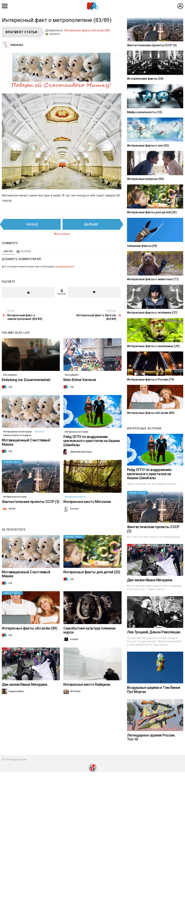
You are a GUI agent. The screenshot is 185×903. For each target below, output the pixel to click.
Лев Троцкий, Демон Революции (153, 632)
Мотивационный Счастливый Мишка (26, 442)
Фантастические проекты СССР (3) (30, 501)
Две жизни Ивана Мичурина (24, 684)
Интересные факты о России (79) (150, 379)
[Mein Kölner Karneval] (92, 354)
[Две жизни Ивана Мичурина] (31, 663)
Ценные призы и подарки (17, 435)
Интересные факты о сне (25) (148, 145)
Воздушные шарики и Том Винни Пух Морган (153, 689)
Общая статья (12, 461)
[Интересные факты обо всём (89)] (31, 607)
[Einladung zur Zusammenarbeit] (31, 354)
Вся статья (61, 234)
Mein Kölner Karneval (79, 380)
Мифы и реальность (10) (144, 112)
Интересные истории (76, 431)
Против (94, 292)
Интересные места (75, 496)
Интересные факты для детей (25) (91, 572)
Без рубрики (10, 374)
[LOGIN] (180, 6)
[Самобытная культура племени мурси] (92, 607)
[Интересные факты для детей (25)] (92, 551)
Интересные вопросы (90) (145, 179)
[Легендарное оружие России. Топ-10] (155, 715)
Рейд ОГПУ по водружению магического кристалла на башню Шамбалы (91, 441)
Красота (39, 431)
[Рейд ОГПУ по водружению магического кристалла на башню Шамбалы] (92, 411)
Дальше (91, 224)
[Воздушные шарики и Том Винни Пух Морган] (155, 667)
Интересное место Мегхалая (87, 501)
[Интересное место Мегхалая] (92, 476)
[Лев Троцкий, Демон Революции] (155, 612)
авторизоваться (65, 266)
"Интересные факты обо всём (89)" (87, 30)
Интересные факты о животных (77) (153, 279)
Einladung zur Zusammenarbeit (26, 380)
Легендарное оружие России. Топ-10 (151, 737)
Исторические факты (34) (145, 78)
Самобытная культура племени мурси (89, 630)
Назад (32, 224)
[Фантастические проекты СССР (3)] (31, 476)
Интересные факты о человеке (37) (152, 312)
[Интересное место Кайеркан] (92, 663)
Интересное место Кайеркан (86, 684)
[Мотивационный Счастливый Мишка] (31, 411)
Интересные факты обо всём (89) (29, 628)
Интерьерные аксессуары (17, 431)
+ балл (28, 292)
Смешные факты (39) (142, 246)
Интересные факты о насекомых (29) (153, 346)
